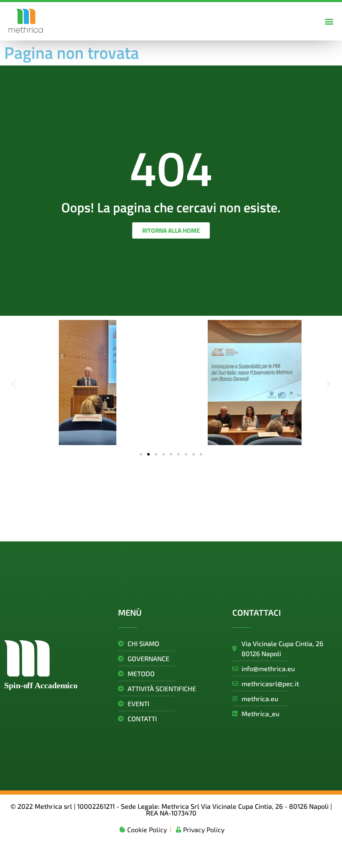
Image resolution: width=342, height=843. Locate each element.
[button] (329, 21)
